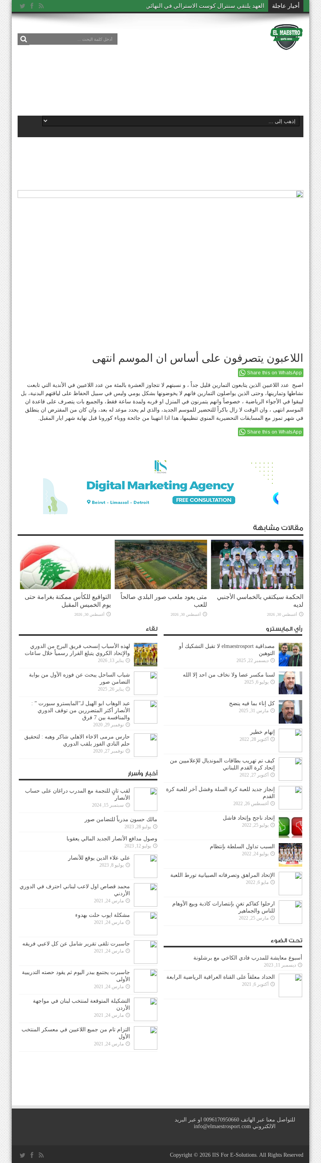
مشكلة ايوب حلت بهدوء (102, 915)
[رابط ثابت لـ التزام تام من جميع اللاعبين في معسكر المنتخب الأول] (145, 1048)
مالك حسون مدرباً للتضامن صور (121, 819)
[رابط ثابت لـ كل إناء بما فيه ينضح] (290, 722)
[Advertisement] (160, 83)
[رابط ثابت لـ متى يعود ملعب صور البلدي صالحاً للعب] (161, 587)
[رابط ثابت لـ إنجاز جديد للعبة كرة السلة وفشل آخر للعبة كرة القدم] (290, 808)
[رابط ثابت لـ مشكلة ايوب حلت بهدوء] (145, 933)
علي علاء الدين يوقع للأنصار (99, 858)
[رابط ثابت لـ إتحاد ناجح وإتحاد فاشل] (290, 836)
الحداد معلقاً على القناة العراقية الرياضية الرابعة (220, 977)
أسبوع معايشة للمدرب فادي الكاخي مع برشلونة (245, 958)
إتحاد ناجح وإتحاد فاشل (249, 818)
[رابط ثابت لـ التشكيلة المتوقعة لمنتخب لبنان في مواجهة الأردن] (145, 1019)
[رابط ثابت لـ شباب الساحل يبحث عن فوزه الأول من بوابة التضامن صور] (145, 693)
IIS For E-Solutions (234, 1155)
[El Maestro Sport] (286, 45)
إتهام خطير (262, 732)
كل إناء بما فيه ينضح (252, 703)
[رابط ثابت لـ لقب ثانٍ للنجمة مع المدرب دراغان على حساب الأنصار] (145, 809)
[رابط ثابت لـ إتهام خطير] (290, 750)
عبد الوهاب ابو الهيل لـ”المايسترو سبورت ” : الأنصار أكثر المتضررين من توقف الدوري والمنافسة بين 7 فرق (80, 710)
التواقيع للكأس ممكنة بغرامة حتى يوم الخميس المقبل (68, 600)
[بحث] (23, 39)
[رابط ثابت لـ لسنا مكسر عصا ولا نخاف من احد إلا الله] (290, 693)
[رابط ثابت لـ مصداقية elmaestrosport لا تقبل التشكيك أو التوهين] (290, 665)
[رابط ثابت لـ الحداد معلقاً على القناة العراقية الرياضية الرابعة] (290, 995)
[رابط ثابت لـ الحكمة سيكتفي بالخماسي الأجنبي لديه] (257, 587)
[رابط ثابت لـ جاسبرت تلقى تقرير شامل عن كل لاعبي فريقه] (145, 962)
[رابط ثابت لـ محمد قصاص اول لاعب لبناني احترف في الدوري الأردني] (145, 905)
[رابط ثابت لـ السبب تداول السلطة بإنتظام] (290, 865)
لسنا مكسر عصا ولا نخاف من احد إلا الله (229, 675)
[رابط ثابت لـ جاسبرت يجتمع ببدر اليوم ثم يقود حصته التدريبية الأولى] (145, 991)
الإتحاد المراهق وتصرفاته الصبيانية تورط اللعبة (222, 875)
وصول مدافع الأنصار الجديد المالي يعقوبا (112, 839)
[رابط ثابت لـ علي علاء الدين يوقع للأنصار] (145, 876)
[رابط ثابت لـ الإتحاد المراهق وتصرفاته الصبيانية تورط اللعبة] (290, 893)
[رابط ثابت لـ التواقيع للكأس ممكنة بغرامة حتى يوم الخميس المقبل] (64, 587)
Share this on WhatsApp (274, 373)
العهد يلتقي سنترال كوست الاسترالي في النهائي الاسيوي (194, 6)
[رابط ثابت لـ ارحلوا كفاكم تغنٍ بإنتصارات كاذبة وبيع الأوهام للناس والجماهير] (290, 922)
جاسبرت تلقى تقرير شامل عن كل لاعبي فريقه (76, 944)
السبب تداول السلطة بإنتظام (242, 846)
